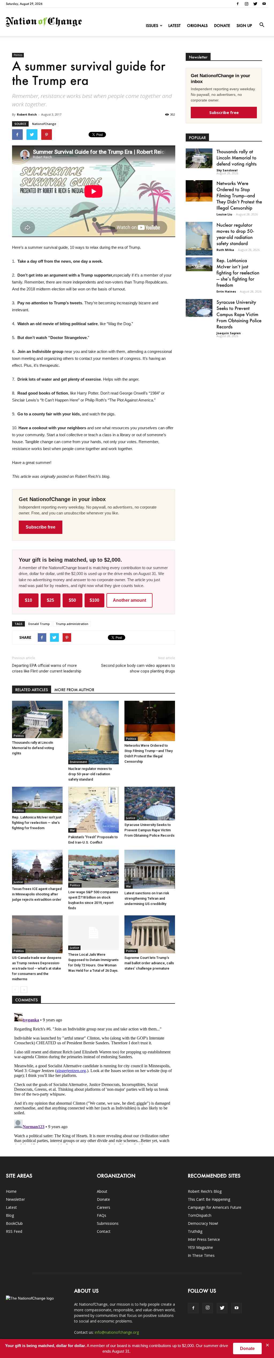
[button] (261, 25)
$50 (72, 600)
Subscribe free (40, 527)
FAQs (101, 1215)
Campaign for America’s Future (214, 1207)
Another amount (129, 600)
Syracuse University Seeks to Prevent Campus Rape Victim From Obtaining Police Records (149, 830)
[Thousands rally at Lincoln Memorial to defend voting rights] (37, 719)
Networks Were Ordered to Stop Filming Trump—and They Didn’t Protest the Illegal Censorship (239, 195)
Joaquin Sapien (228, 333)
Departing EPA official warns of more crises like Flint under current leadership (46, 668)
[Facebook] (238, 3)
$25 (50, 600)
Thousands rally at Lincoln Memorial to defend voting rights (33, 748)
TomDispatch (199, 1215)
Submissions (108, 1223)
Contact (104, 1231)
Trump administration (72, 624)
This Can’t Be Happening (209, 1199)
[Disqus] (93, 1077)
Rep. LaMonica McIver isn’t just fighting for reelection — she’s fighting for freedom (36, 822)
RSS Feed (14, 1231)
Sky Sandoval (227, 170)
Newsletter (15, 1199)
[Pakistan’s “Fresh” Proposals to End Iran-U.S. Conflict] (93, 810)
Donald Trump (39, 624)
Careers (103, 1207)
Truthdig (195, 1231)
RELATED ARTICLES (31, 689)
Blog (10, 1215)
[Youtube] (264, 3)
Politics (18, 55)
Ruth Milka (225, 250)
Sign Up (244, 25)
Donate (222, 25)
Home (11, 1191)
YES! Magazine (200, 1247)
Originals (197, 25)
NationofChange (44, 124)
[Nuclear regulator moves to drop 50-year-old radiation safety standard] (93, 732)
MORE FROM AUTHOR (74, 689)
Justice (130, 818)
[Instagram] (246, 3)
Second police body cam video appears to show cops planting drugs (138, 668)
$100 (94, 600)
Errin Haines (226, 291)
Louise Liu (224, 214)
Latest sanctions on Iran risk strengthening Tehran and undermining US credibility (146, 898)
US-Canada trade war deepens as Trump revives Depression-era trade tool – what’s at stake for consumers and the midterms (36, 968)
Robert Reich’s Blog (205, 1191)
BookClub (14, 1223)
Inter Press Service (204, 1239)
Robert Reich (27, 114)
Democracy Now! (203, 1223)
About (102, 1191)
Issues (152, 25)
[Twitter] (255, 3)
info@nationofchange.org (117, 1332)
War (72, 830)
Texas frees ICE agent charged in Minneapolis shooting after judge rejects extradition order (37, 894)
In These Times (201, 1255)
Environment (78, 762)
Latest (174, 25)
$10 (28, 600)
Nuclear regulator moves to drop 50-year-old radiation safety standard (90, 774)
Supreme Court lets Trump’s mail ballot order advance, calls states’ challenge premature (149, 963)
